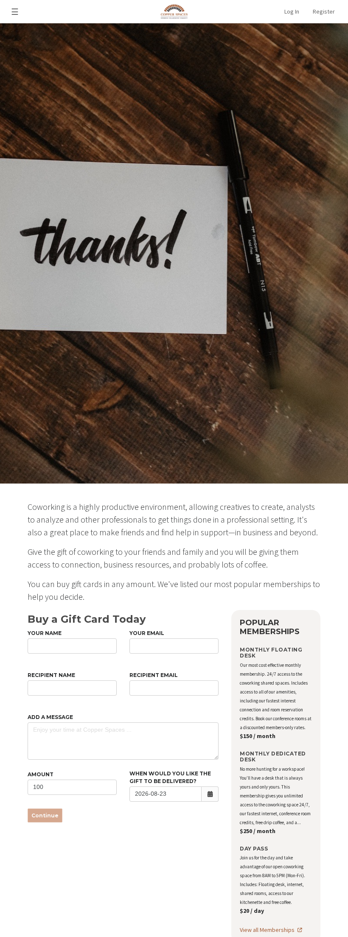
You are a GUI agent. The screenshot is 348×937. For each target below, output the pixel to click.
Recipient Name (51, 675)
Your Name (45, 633)
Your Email (146, 633)
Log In (291, 11)
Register (324, 11)
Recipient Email (153, 675)
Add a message (50, 717)
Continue (45, 815)
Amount (40, 774)
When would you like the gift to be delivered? (170, 777)
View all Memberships (268, 930)
